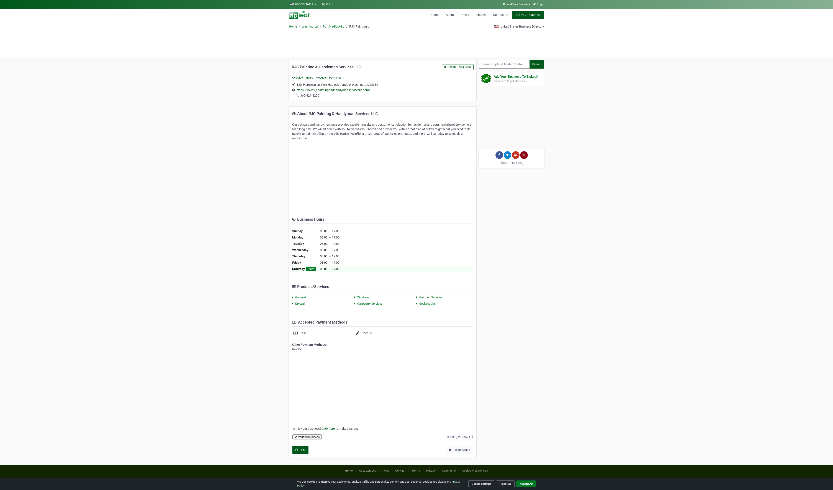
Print (302, 449)
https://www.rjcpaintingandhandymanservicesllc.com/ (333, 90)
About (450, 14)
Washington (310, 26)
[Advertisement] (416, 44)
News (465, 14)
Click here (328, 428)
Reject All (505, 483)
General (300, 297)
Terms (416, 470)
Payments (335, 77)
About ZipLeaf (368, 470)
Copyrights (449, 470)
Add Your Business (528, 14)
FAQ (386, 470)
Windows (363, 297)
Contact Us (500, 14)
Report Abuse (461, 449)
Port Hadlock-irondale (333, 26)
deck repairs (427, 303)
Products (321, 77)
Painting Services (430, 297)
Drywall (300, 303)
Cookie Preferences (475, 470)
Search (481, 14)
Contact (400, 470)
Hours (309, 77)
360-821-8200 (309, 95)
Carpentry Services (369, 303)
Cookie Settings (481, 483)
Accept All (526, 483)
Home (434, 14)
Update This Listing (459, 67)
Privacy (431, 470)
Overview (297, 77)
